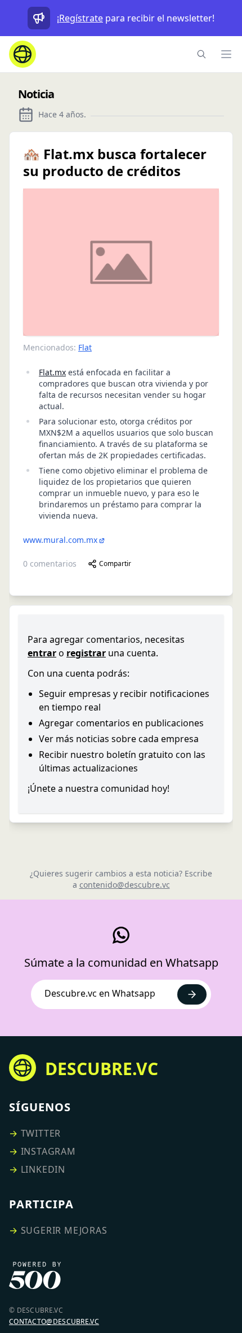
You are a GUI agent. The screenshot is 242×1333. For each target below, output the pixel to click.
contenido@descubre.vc (124, 884)
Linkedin (43, 1169)
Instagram (48, 1151)
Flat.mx (52, 372)
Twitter (41, 1133)
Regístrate (81, 18)
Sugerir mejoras (64, 1230)
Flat (85, 347)
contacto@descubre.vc (54, 1321)
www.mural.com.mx (60, 539)
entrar (42, 653)
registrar (86, 653)
